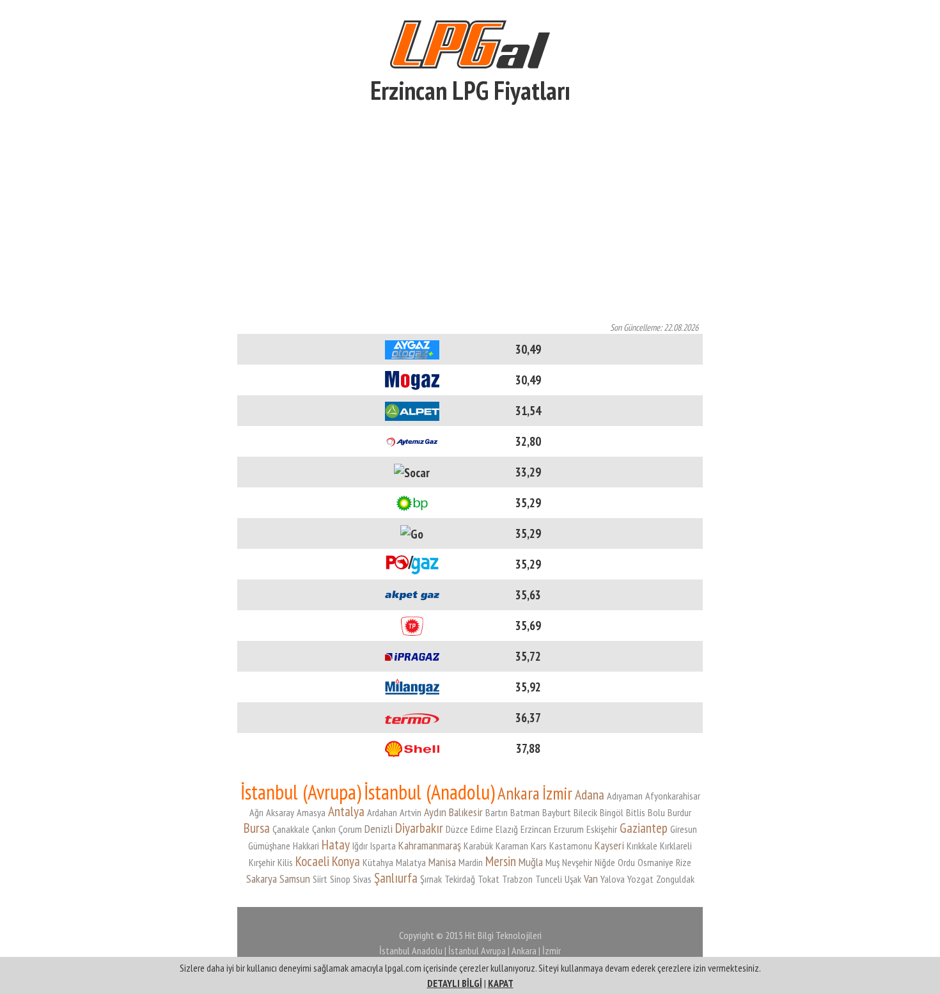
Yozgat (640, 878)
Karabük (478, 845)
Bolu (656, 812)
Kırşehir (262, 862)
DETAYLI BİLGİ (454, 983)
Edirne (482, 829)
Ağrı (256, 812)
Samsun (294, 878)
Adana (589, 794)
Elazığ (507, 829)
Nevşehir (577, 862)
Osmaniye (655, 862)
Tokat (488, 878)
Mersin (500, 861)
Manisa (442, 862)
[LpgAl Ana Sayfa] (470, 43)
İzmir (557, 793)
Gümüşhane (269, 845)
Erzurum (569, 829)
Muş (552, 862)
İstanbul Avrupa (477, 950)
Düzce (457, 829)
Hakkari (306, 845)
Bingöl (611, 812)
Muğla (531, 862)
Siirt (320, 878)
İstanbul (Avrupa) (300, 791)
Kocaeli (312, 861)
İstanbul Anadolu (411, 950)
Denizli (378, 828)
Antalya (346, 811)
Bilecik (585, 812)
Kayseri (609, 845)
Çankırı (324, 829)
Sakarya (261, 878)
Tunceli (548, 878)
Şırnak (431, 878)
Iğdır (360, 845)
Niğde (605, 862)
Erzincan (536, 829)
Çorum (350, 829)
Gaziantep (644, 828)
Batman (525, 812)
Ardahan (382, 812)
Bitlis (635, 812)
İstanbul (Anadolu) (429, 791)
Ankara (518, 793)
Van (591, 878)
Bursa (257, 828)
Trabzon (517, 878)
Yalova (612, 878)
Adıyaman (625, 795)
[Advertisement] (470, 215)
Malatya (411, 862)
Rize (683, 862)
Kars (539, 845)
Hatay (336, 844)
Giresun (683, 829)
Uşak (573, 878)
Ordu (626, 862)
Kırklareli (676, 845)
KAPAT (500, 983)
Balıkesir (466, 812)
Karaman (512, 845)
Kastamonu (570, 845)
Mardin (470, 862)
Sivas (362, 878)
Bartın (496, 812)
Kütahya (378, 862)
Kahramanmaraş (429, 845)
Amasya (311, 812)
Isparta (383, 845)
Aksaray (280, 812)
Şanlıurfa (396, 878)
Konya (346, 861)
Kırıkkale (642, 845)
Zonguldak (675, 878)
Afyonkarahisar (672, 795)
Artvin (410, 812)
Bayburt (556, 812)
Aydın (435, 812)
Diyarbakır (419, 828)
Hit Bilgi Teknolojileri (503, 935)
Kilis (285, 862)
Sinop (340, 878)
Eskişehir (601, 829)
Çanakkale (290, 829)
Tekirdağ (459, 878)
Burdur (679, 812)
